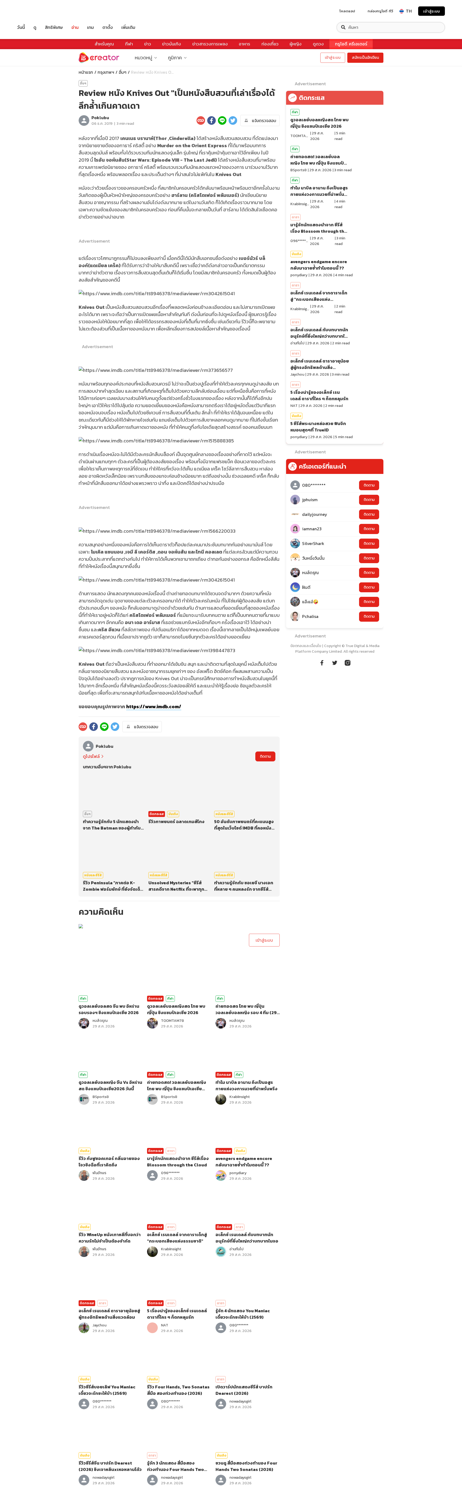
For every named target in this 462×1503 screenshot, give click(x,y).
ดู (34, 27)
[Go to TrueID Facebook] (322, 662)
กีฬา (129, 44)
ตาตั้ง (107, 27)
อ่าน (75, 27)
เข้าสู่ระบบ (431, 11)
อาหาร (244, 44)
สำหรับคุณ (104, 44)
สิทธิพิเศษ (54, 27)
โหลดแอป (347, 11)
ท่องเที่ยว (270, 44)
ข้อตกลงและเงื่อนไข (305, 646)
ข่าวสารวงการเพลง (210, 44)
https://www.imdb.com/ (153, 706)
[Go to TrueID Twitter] (334, 662)
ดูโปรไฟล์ (91, 756)
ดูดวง (318, 44)
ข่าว (147, 44)
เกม (90, 27)
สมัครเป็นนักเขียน (365, 57)
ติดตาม (265, 756)
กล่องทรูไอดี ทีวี (380, 11)
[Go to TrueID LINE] (347, 662)
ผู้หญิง (296, 44)
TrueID (33, 11)
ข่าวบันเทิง (171, 44)
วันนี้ (21, 27)
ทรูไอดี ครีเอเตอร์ (351, 44)
